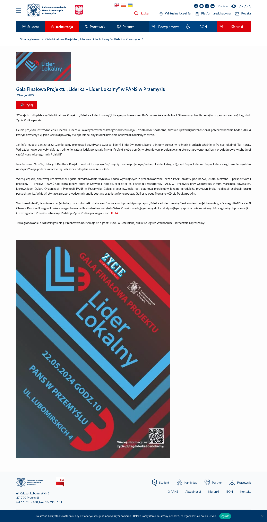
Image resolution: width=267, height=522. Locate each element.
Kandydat (190, 482)
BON (229, 491)
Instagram (207, 6)
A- (246, 6)
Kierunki (213, 491)
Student (164, 482)
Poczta (246, 13)
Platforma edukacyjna (216, 13)
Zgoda (225, 516)
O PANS (173, 491)
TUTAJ (114, 213)
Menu (19, 10)
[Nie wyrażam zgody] (262, 516)
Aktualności (193, 491)
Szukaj (145, 13)
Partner (217, 482)
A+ (241, 6)
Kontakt (245, 491)
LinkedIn (212, 6)
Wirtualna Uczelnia (178, 13)
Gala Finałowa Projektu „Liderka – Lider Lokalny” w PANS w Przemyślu (91, 89)
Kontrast (224, 6)
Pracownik (244, 482)
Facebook (196, 6)
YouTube (201, 6)
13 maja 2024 (25, 95)
